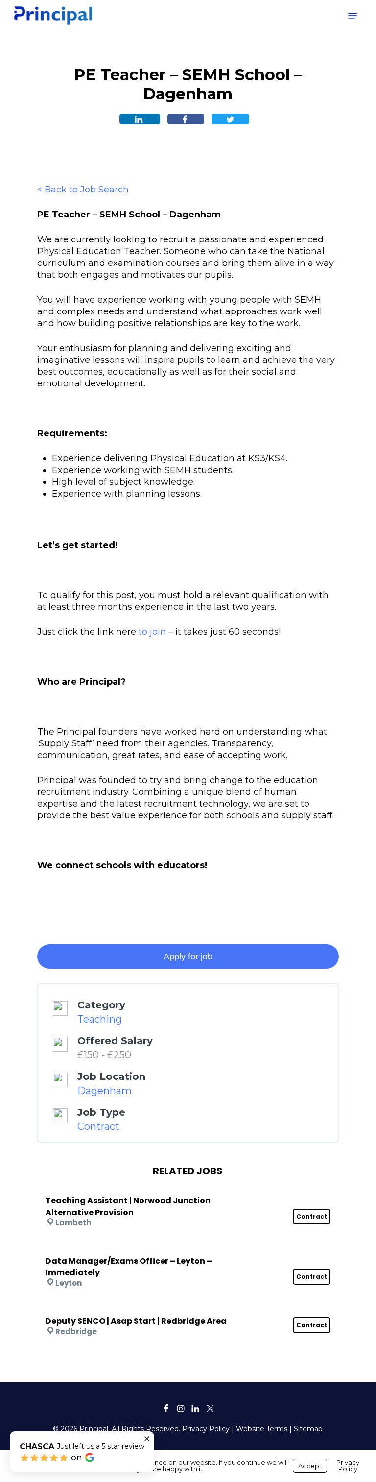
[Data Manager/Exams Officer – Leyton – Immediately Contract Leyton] (188, 1248)
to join (152, 631)
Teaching (99, 1019)
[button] (352, 16)
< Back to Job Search (83, 189)
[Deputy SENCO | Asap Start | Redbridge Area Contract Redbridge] (188, 1308)
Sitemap (308, 1428)
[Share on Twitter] (230, 119)
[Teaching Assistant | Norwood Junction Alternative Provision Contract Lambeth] (188, 1187)
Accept (310, 1466)
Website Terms (261, 1428)
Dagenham (104, 1091)
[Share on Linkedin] (139, 119)
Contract (98, 1126)
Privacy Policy (206, 1428)
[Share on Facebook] (185, 119)
